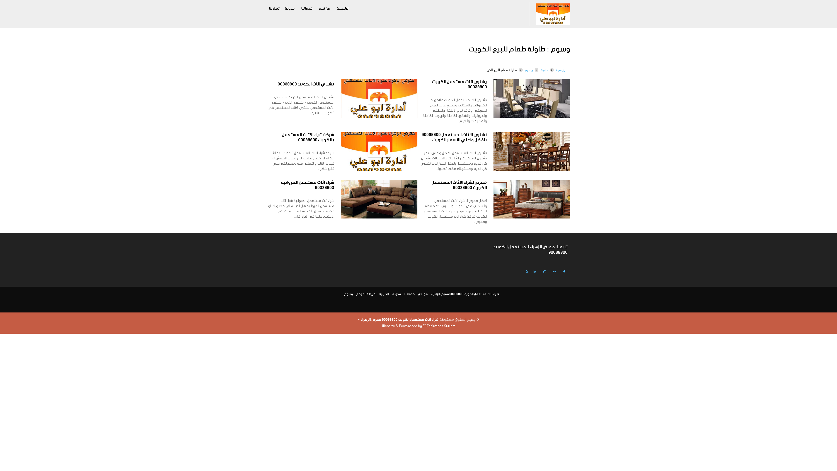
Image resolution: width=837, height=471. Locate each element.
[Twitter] (527, 272)
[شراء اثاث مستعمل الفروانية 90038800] (379, 199)
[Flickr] (554, 272)
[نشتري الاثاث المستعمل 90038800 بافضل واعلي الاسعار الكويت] (531, 151)
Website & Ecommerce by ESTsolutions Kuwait (418, 326)
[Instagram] (544, 272)
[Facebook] (564, 272)
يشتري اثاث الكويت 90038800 (306, 84)
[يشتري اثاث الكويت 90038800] (379, 98)
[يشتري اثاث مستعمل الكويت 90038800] (531, 98)
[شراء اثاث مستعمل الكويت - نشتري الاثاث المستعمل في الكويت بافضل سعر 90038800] (553, 14)
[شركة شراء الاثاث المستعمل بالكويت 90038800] (379, 151)
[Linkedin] (535, 272)
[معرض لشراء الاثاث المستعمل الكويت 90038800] (531, 199)
